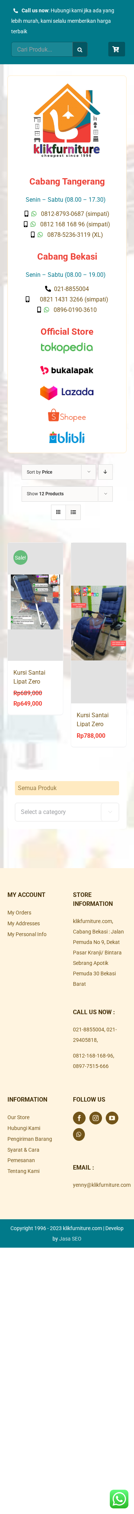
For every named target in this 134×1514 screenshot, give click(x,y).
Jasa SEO (70, 1239)
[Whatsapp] (79, 1134)
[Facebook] (79, 1118)
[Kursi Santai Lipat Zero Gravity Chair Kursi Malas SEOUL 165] (98, 623)
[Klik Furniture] (67, 86)
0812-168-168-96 (93, 1056)
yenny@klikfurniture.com (102, 1185)
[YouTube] (112, 1118)
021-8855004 (88, 1029)
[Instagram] (95, 1118)
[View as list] (73, 512)
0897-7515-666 (91, 1066)
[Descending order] (105, 472)
